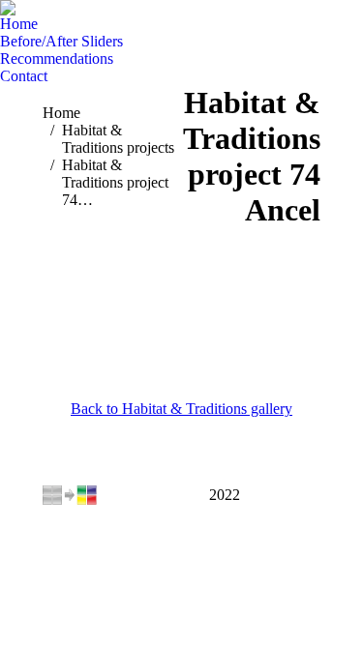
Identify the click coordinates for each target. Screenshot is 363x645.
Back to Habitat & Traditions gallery (181, 408)
